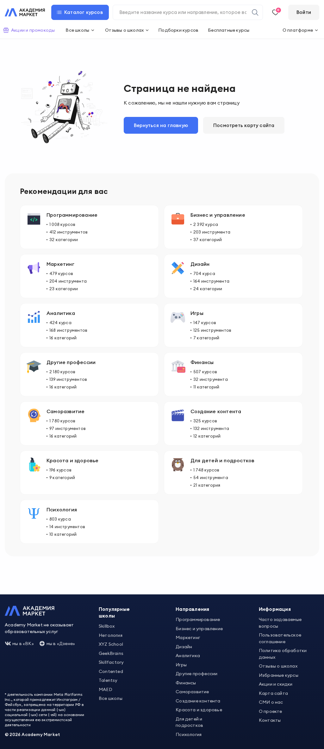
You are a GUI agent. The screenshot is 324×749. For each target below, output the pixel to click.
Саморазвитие (192, 692)
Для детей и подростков (189, 722)
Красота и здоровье (199, 710)
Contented (111, 671)
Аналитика (188, 655)
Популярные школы (114, 612)
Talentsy (108, 680)
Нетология (110, 635)
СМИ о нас (271, 702)
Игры (181, 665)
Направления (192, 609)
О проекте (270, 711)
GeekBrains (111, 653)
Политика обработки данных (283, 654)
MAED (105, 689)
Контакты (270, 720)
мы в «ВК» (23, 643)
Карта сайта (273, 693)
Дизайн (184, 647)
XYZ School (111, 644)
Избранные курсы (278, 675)
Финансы (186, 683)
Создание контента (198, 701)
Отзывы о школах (278, 666)
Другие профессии (196, 673)
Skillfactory (111, 662)
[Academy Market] (25, 12)
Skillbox (107, 626)
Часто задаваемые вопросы (280, 623)
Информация (275, 609)
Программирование (198, 619)
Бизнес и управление (199, 628)
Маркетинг (188, 637)
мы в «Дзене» (61, 643)
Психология (189, 734)
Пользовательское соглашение (280, 638)
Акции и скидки (276, 684)
